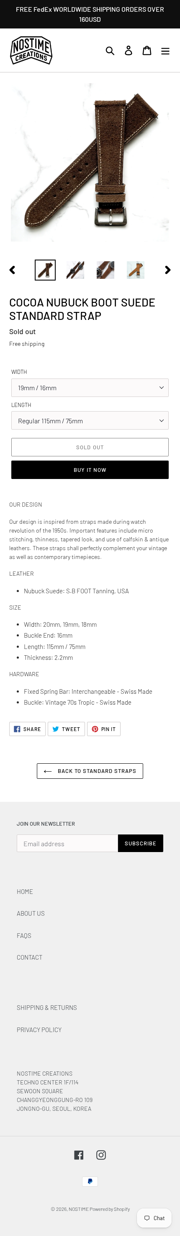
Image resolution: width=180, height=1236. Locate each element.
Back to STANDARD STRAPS (96, 770)
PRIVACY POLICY (39, 1029)
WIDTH (19, 371)
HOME (25, 891)
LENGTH (21, 405)
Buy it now (90, 469)
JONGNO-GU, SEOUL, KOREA (55, 1108)
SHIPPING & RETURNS (47, 1007)
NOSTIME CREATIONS (44, 1073)
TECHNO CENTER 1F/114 (48, 1082)
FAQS (24, 935)
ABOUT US (31, 913)
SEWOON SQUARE (40, 1090)
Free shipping (26, 343)
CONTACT (29, 957)
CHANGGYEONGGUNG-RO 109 (55, 1099)
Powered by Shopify (110, 1209)
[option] (45, 270)
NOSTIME (79, 1209)
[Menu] (165, 50)
